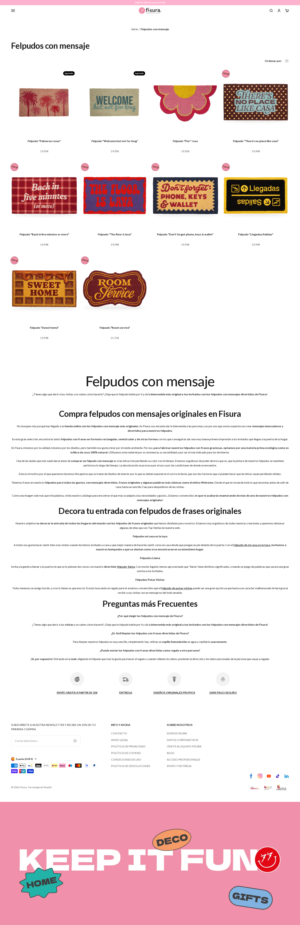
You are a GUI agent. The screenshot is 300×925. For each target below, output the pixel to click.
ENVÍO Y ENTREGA (179, 766)
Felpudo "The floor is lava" (115, 234)
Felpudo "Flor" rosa (185, 141)
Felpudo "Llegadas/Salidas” (255, 234)
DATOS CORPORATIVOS (182, 739)
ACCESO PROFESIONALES (183, 759)
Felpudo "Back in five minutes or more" (44, 234)
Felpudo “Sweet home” (44, 327)
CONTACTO (119, 733)
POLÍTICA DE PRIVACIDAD (128, 746)
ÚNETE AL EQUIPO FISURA (184, 746)
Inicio (134, 29)
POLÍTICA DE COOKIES (126, 753)
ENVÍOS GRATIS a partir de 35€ (150, 2)
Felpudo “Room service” (115, 327)
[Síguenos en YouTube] (268, 776)
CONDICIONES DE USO (126, 759)
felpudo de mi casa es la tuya (251, 545)
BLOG (170, 753)
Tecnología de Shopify (40, 787)
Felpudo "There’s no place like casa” (255, 141)
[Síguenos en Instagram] (260, 776)
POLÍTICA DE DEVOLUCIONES (130, 766)
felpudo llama (126, 566)
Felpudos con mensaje (155, 29)
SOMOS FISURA (177, 733)
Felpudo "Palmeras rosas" (44, 141)
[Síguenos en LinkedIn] (286, 776)
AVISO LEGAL (119, 739)
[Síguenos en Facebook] (251, 776)
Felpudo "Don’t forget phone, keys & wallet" (185, 234)
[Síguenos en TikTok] (277, 776)
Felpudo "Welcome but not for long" (114, 141)
